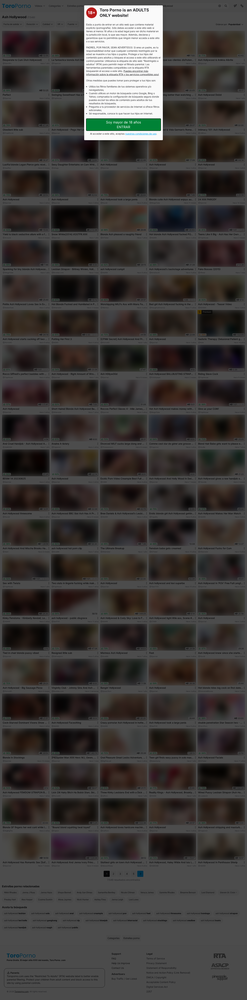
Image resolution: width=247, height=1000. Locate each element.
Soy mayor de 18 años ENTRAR (123, 124)
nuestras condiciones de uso (140, 133)
